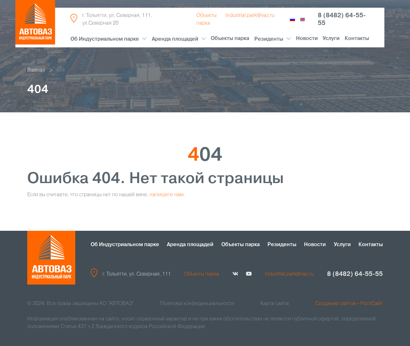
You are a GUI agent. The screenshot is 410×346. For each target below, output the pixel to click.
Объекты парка (230, 38)
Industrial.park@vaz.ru (250, 15)
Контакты (357, 38)
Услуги (331, 38)
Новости (307, 38)
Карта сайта (274, 304)
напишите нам (167, 195)
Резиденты (281, 245)
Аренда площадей (175, 39)
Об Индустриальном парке (104, 39)
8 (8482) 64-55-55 (342, 19)
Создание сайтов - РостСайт (349, 304)
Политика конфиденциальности (197, 304)
